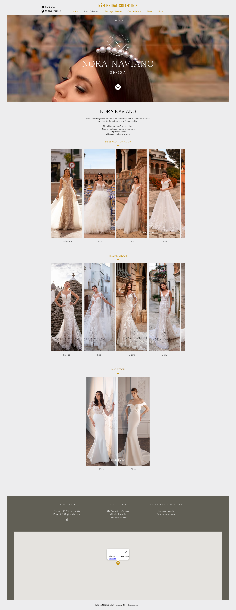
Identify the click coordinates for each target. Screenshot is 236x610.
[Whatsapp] (42, 11)
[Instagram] (42, 7)
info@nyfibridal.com (70, 514)
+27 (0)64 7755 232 (70, 510)
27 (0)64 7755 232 (53, 11)
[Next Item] (180, 199)
